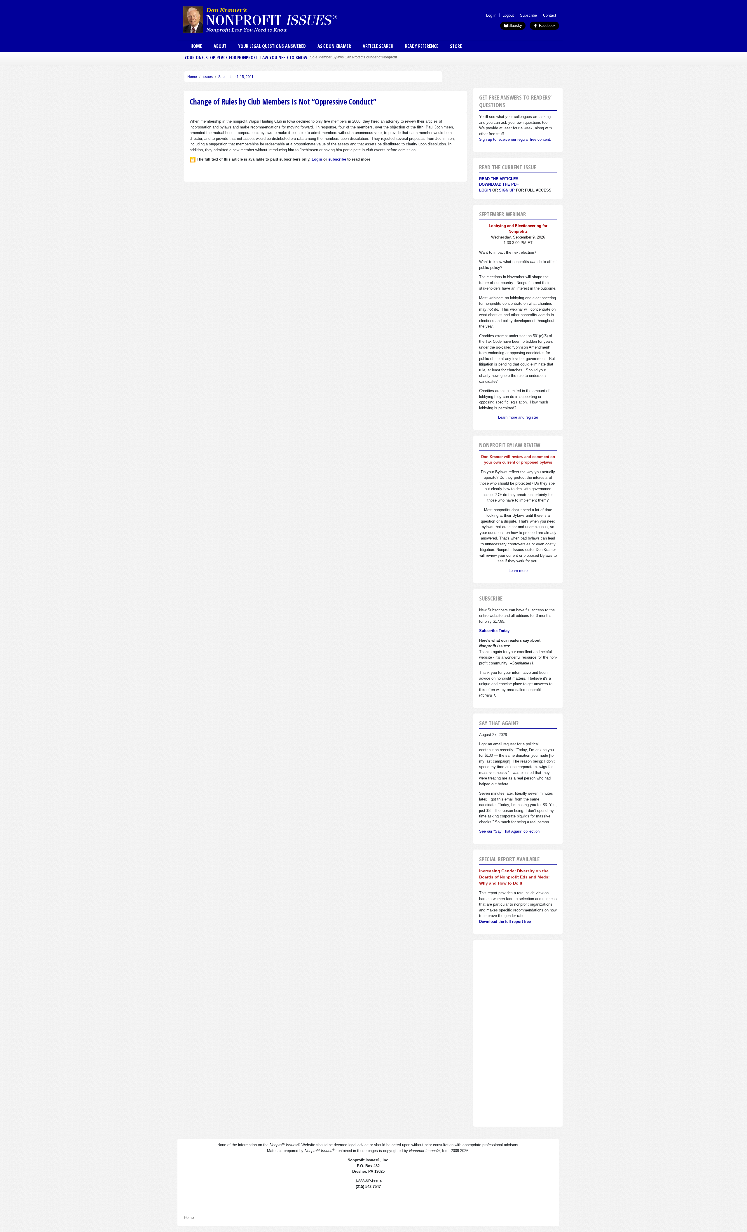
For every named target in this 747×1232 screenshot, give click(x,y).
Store (456, 46)
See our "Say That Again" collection (509, 831)
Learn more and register (518, 417)
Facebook (547, 25)
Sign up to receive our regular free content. (515, 139)
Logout (508, 15)
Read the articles (499, 179)
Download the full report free (505, 921)
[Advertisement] (518, 1033)
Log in (491, 15)
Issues (208, 77)
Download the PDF (499, 184)
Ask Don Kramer (334, 46)
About (220, 46)
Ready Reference (421, 46)
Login (485, 190)
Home (196, 46)
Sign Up (507, 190)
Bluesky (515, 25)
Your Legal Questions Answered (272, 46)
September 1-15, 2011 (236, 77)
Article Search (378, 46)
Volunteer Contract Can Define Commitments (345, 57)
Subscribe (528, 15)
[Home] (276, 19)
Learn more (518, 570)
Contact (549, 15)
